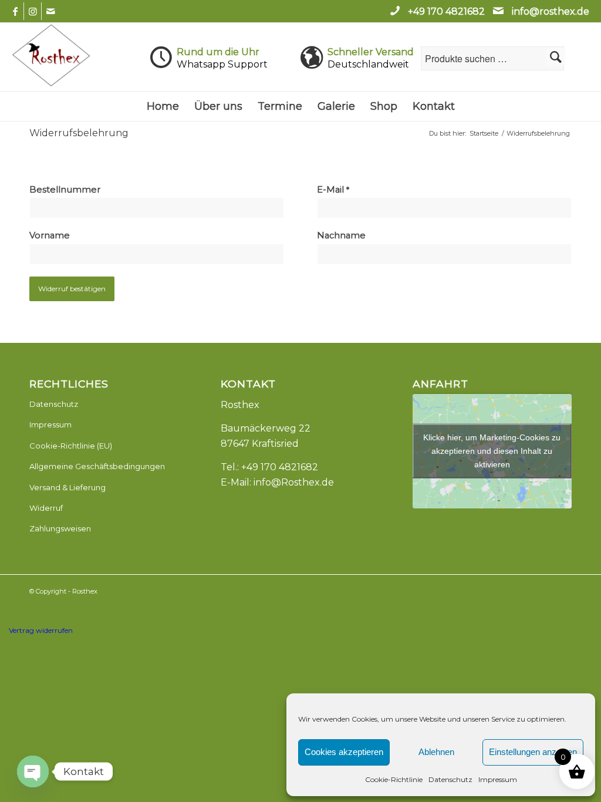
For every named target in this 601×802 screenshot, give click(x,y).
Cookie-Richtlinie (394, 779)
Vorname (50, 235)
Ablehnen (436, 752)
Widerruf (46, 508)
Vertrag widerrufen (41, 630)
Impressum (497, 779)
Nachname (342, 235)
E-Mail (333, 189)
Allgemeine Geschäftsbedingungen (97, 466)
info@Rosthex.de (294, 482)
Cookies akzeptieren (344, 752)
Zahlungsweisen (60, 528)
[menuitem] (163, 106)
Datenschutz (450, 779)
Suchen (555, 57)
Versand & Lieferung (67, 487)
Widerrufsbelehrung (79, 133)
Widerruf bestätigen (72, 288)
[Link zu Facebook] (14, 11)
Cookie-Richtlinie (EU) (70, 445)
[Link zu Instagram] (32, 11)
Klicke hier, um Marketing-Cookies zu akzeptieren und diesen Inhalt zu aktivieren (492, 451)
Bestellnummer (66, 189)
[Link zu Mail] (50, 11)
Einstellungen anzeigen (533, 752)
